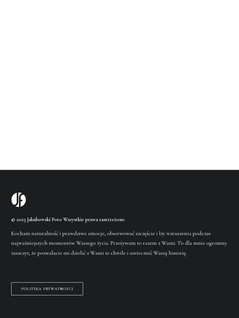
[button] (224, 17)
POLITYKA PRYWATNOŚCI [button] (47, 289)
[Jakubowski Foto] (19, 16)
